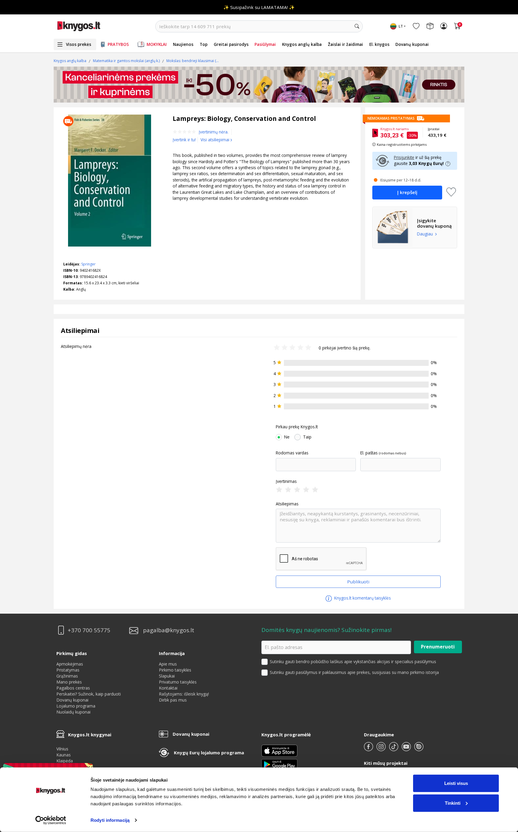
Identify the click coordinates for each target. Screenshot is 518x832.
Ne (287, 437)
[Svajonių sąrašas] (416, 26)
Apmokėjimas (69, 664)
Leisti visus (456, 783)
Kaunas (63, 755)
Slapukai (167, 676)
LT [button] (401, 26)
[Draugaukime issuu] (418, 749)
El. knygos (379, 44)
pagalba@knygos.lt (168, 630)
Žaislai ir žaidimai (345, 44)
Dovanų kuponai (412, 44)
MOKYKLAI (157, 44)
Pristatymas (67, 670)
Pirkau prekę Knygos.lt (297, 426)
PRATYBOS (118, 44)
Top (203, 44)
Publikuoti (358, 582)
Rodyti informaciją (110, 820)
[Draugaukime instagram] (382, 749)
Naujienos (183, 44)
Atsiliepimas (287, 504)
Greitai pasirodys (231, 44)
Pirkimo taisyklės (175, 670)
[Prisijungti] (443, 26)
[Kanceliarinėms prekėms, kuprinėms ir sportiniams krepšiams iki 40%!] (259, 85)
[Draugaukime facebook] (369, 749)
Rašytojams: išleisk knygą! (184, 694)
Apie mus (168, 664)
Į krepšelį (407, 192)
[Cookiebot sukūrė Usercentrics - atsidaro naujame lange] (51, 820)
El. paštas (369, 453)
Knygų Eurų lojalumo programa (209, 753)
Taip (307, 437)
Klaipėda (64, 761)
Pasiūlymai (265, 44)
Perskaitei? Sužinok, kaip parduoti (88, 694)
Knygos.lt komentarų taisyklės (362, 598)
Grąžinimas (67, 676)
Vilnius (62, 749)
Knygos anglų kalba (302, 44)
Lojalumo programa (75, 706)
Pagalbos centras (73, 688)
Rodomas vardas (292, 453)
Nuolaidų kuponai (73, 712)
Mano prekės (69, 682)
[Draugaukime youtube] (407, 749)
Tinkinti (452, 802)
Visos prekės (78, 44)
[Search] (357, 26)
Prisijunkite (404, 157)
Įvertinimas (286, 481)
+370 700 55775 (89, 630)
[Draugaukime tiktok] (394, 749)
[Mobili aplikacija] (279, 764)
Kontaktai (168, 688)
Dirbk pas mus (173, 700)
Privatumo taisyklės (178, 682)
